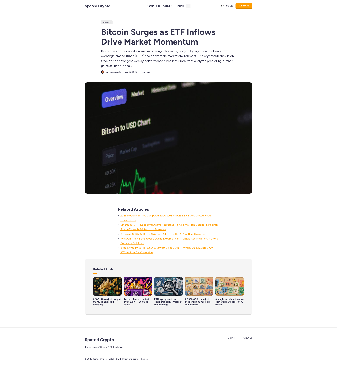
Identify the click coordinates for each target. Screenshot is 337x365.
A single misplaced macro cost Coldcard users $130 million (229, 302)
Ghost (125, 359)
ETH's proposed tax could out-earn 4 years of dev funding (168, 302)
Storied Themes (140, 359)
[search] (222, 6)
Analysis (167, 5)
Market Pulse (153, 5)
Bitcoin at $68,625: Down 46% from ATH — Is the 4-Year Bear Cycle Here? (164, 234)
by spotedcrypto (113, 72)
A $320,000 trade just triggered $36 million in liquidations (197, 302)
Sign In (229, 6)
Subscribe (244, 5)
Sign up (231, 338)
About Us (247, 338)
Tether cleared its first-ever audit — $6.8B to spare (137, 302)
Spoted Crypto (97, 6)
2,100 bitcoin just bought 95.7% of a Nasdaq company (107, 302)
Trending (179, 5)
